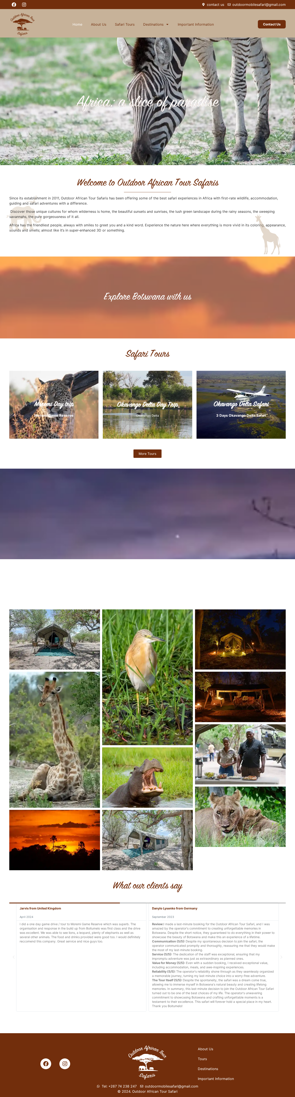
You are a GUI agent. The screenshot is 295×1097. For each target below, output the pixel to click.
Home (77, 24)
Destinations (153, 24)
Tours (202, 1059)
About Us (98, 24)
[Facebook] (13, 4)
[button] (13, 957)
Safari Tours (125, 24)
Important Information (196, 24)
